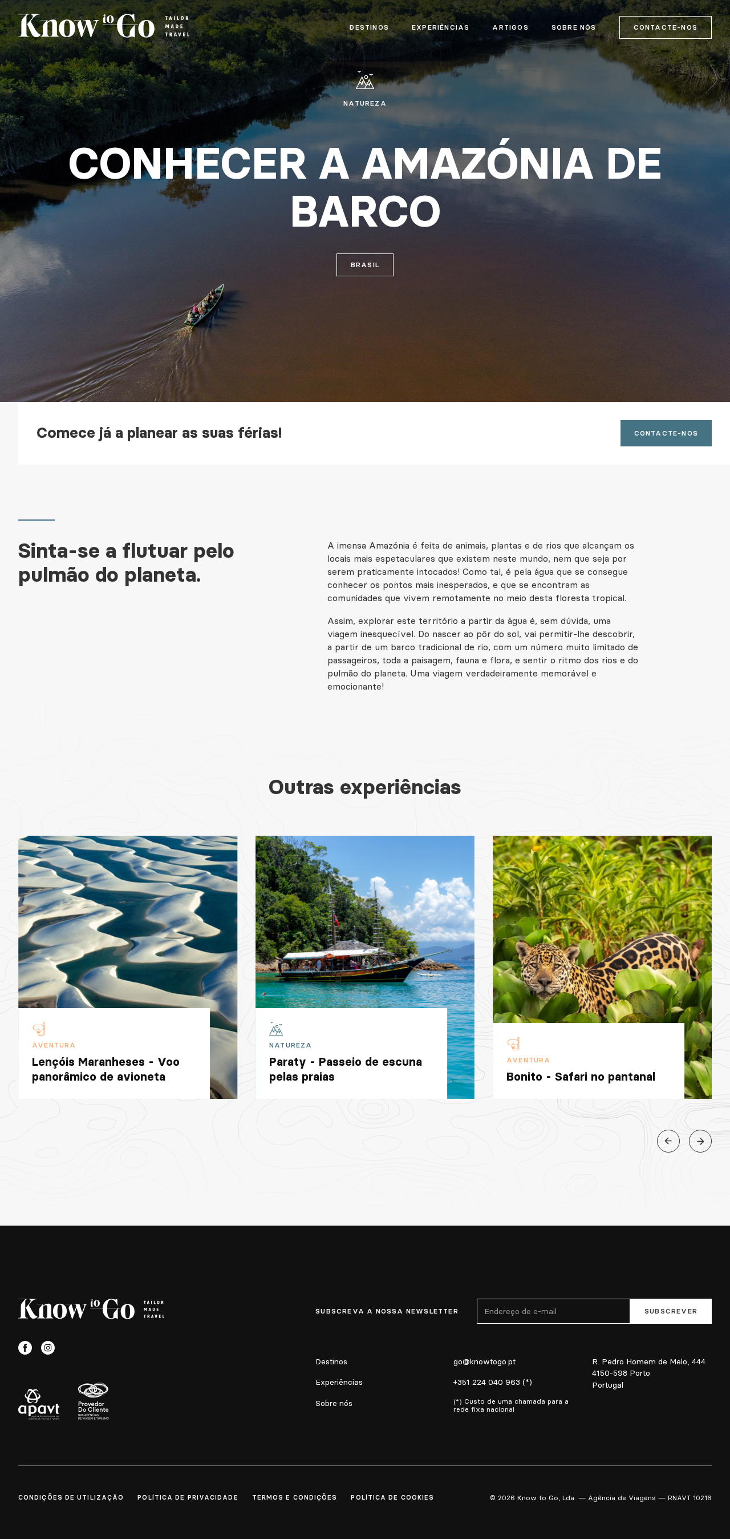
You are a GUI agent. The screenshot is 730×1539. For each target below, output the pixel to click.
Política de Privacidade (187, 1497)
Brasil (365, 264)
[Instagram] (48, 1348)
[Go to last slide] (668, 1141)
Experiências (440, 27)
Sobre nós (333, 1403)
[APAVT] (38, 1404)
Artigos (510, 27)
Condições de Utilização (71, 1497)
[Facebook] (25, 1348)
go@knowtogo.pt (484, 1361)
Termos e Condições (295, 1497)
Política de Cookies (392, 1497)
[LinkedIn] (71, 1348)
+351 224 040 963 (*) (492, 1382)
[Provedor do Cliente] (94, 1401)
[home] (103, 27)
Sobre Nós (574, 27)
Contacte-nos (665, 27)
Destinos (369, 27)
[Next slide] (700, 1141)
